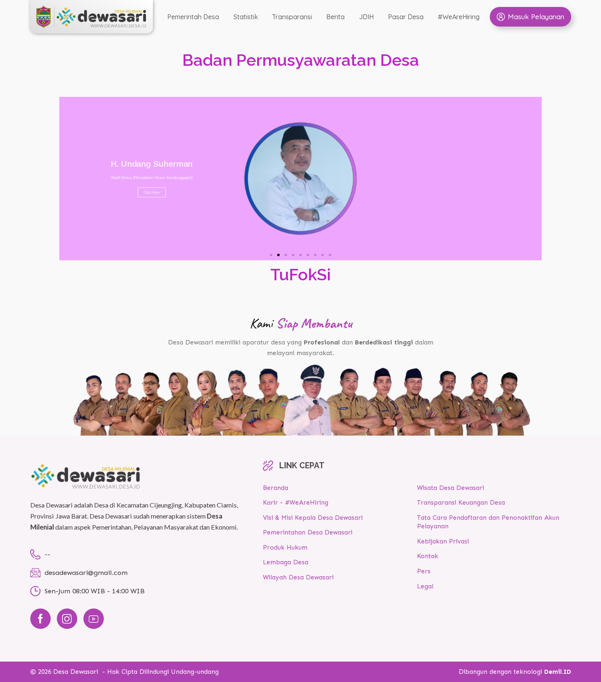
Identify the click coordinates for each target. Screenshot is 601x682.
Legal (425, 586)
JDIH (366, 17)
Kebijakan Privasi (443, 541)
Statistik (245, 17)
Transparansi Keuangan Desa (461, 502)
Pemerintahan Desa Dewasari (307, 532)
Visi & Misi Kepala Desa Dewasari (313, 517)
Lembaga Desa (285, 562)
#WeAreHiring (459, 17)
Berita (335, 17)
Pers (424, 571)
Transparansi (292, 17)
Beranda (275, 488)
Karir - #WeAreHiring (295, 502)
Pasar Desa (406, 17)
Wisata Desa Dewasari (450, 488)
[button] (271, 255)
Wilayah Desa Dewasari (298, 577)
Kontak (427, 556)
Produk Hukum (285, 547)
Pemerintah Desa (193, 17)
